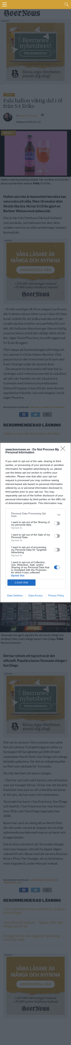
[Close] (63, 449)
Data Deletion (15, 595)
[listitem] (35, 514)
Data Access (35, 595)
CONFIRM (21, 582)
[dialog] (35, 522)
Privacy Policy (56, 595)
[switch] (57, 523)
